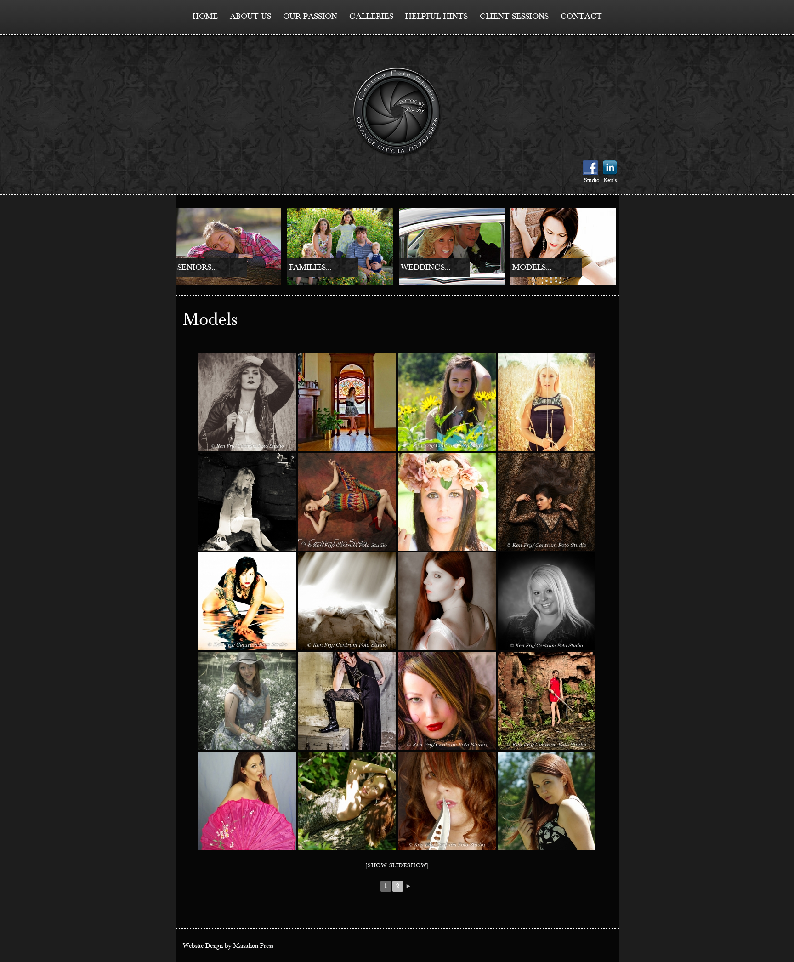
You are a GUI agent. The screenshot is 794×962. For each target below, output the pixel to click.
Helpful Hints (436, 16)
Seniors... (197, 267)
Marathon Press (253, 946)
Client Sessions (514, 16)
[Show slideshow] (397, 865)
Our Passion (310, 16)
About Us (250, 16)
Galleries (371, 16)
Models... (531, 267)
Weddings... (425, 267)
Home (205, 16)
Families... (310, 267)
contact (581, 16)
